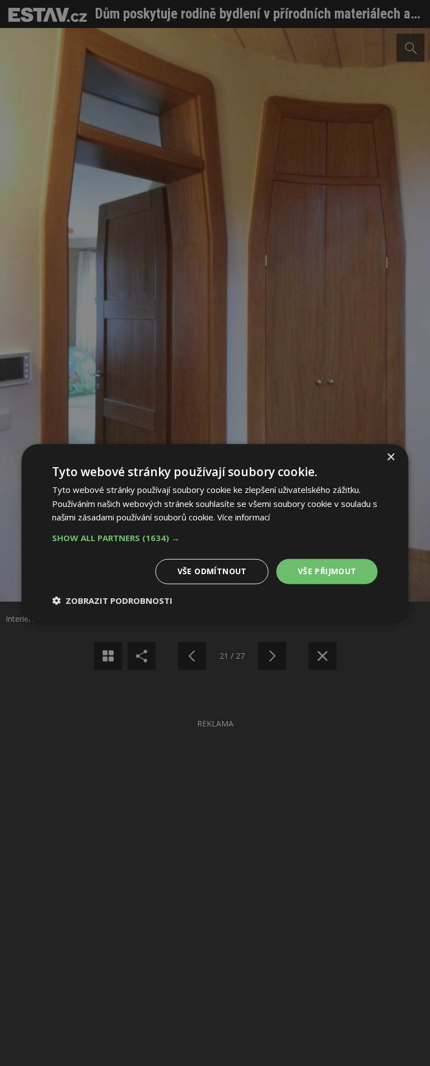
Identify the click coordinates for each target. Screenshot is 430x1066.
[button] (214, 538)
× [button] (390, 457)
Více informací (243, 517)
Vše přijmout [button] (327, 571)
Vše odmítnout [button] (212, 571)
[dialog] (215, 533)
